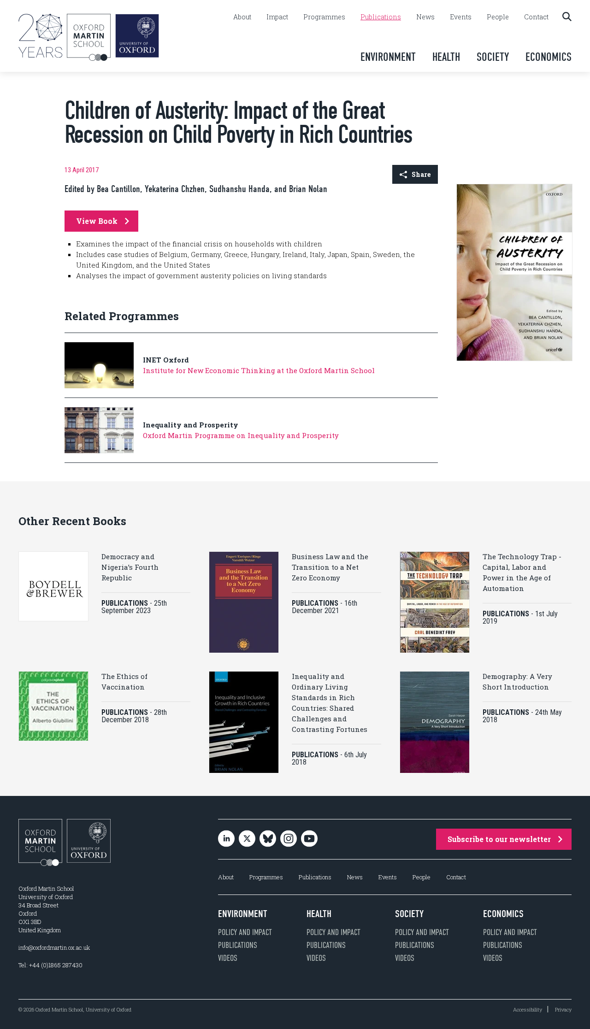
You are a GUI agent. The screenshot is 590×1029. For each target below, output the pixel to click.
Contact (536, 17)
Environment (388, 57)
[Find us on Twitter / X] (247, 839)
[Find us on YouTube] (309, 839)
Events (461, 17)
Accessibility (527, 1009)
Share (421, 174)
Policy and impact (245, 932)
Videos (227, 958)
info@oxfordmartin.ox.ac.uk (54, 947)
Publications (380, 17)
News (425, 17)
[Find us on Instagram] (288, 839)
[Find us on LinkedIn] (226, 839)
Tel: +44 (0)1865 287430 (50, 965)
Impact (277, 17)
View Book (97, 221)
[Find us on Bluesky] (268, 839)
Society (493, 57)
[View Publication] (514, 358)
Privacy (563, 1009)
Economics (548, 57)
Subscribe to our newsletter (499, 839)
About (242, 17)
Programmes (324, 17)
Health (446, 57)
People (498, 17)
